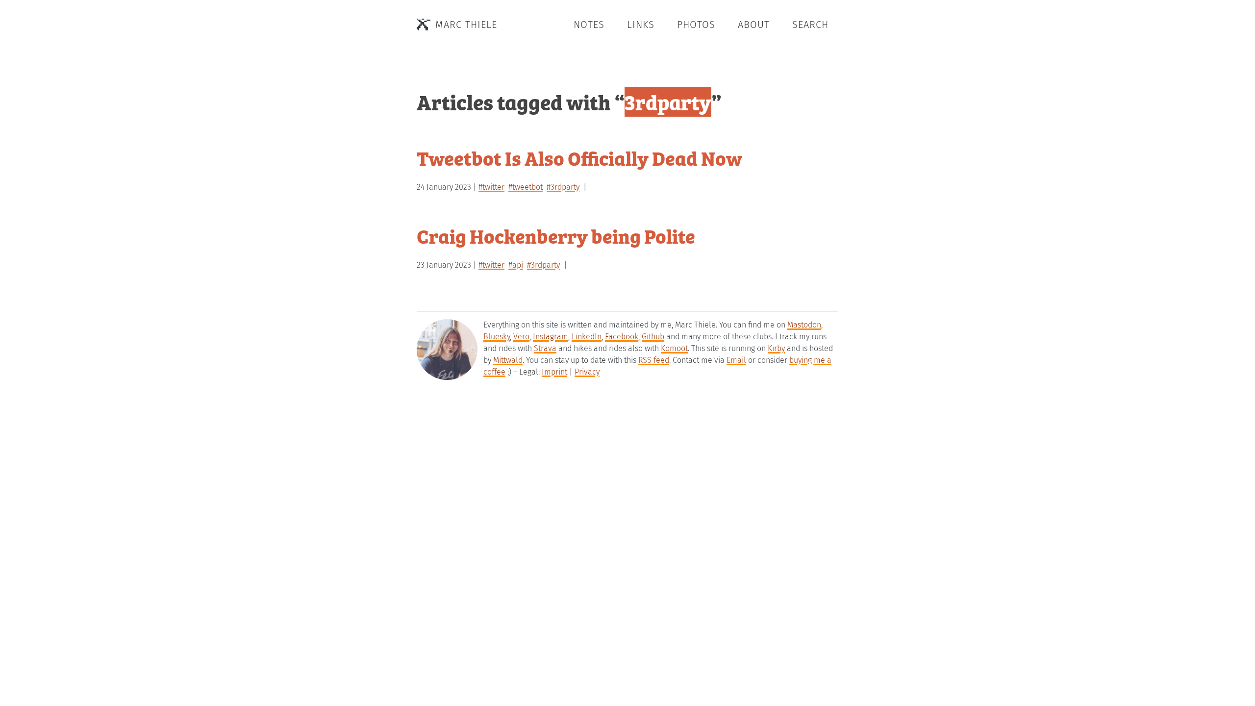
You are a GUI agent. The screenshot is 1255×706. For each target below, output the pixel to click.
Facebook (621, 336)
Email (736, 360)
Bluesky (496, 336)
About (754, 24)
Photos (696, 24)
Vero (521, 336)
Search (810, 24)
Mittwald (508, 360)
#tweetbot (525, 187)
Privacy (587, 372)
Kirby (776, 348)
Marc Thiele (466, 24)
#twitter (491, 187)
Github (653, 336)
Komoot (674, 348)
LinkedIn (587, 336)
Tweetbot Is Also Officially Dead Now (579, 158)
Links (640, 24)
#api (515, 265)
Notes (589, 24)
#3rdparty (563, 187)
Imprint (554, 372)
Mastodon (804, 324)
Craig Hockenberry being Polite (556, 236)
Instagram (550, 336)
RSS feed (653, 360)
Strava (545, 348)
